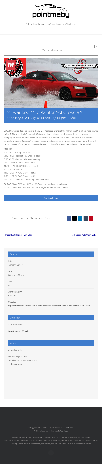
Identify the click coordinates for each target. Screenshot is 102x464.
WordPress (64, 431)
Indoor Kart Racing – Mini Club (18, 234)
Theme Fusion (68, 428)
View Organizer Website (18, 331)
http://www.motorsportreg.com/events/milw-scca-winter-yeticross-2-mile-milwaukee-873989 (49, 305)
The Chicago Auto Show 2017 (83, 234)
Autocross (12, 295)
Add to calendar (51, 198)
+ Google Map (16, 364)
